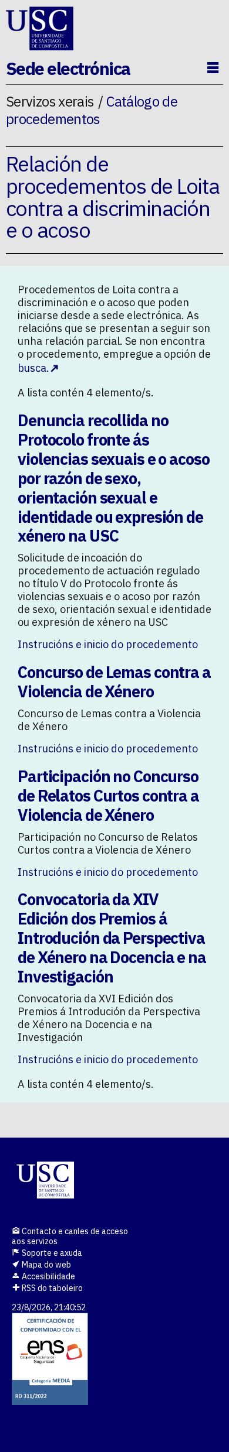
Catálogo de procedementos (91, 110)
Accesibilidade (47, 1276)
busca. (33, 368)
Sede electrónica (68, 68)
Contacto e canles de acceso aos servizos (70, 1236)
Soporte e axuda (51, 1253)
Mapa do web (45, 1264)
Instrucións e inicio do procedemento (108, 644)
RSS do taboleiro (51, 1288)
